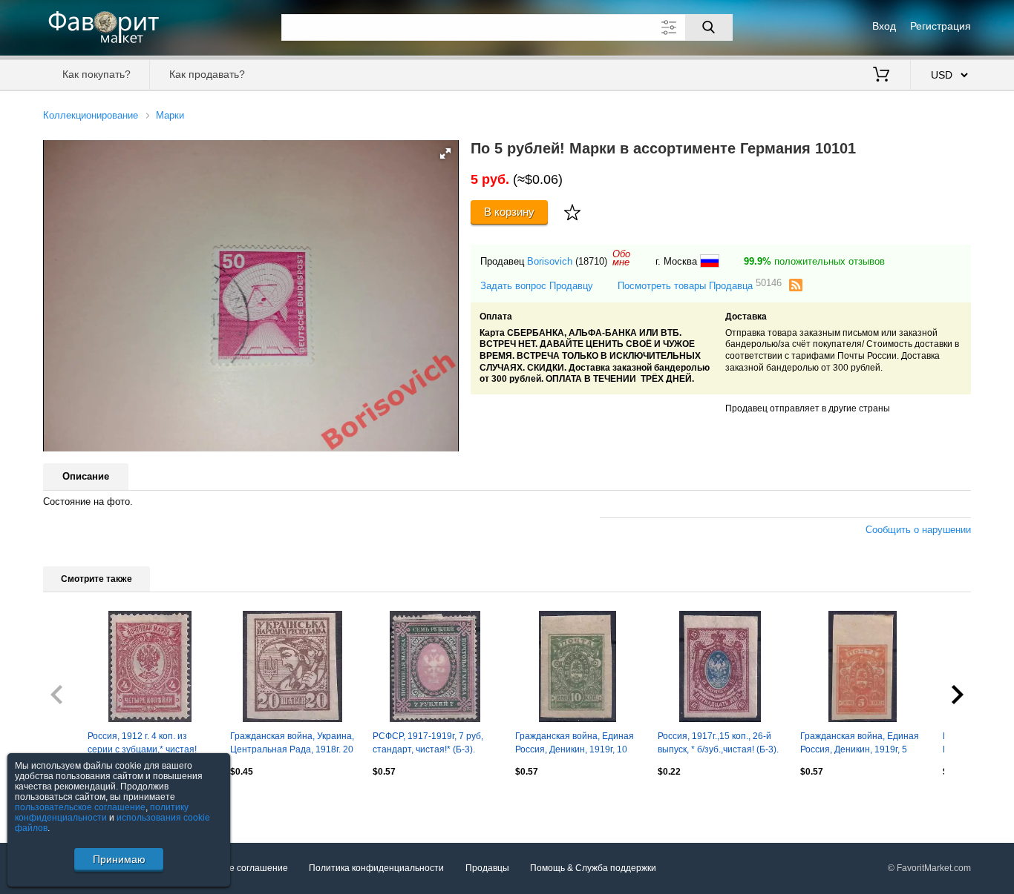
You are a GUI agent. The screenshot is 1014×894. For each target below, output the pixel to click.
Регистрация (940, 26)
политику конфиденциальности (102, 812)
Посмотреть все (77, 803)
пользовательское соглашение (80, 807)
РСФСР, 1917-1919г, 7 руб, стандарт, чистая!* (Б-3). (428, 743)
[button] (445, 153)
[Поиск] (709, 27)
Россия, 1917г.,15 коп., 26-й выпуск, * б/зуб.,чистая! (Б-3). (718, 743)
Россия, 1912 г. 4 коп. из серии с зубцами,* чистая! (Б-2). (142, 744)
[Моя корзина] (881, 75)
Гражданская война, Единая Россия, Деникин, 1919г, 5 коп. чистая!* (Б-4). (859, 744)
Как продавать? (207, 74)
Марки (170, 115)
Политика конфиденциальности (376, 868)
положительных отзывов (814, 261)
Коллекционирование (90, 115)
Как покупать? (96, 74)
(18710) (591, 261)
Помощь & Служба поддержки (593, 868)
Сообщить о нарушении (918, 529)
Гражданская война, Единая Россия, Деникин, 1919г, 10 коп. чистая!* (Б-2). (574, 744)
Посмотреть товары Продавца (700, 285)
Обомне (621, 258)
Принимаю (119, 859)
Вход (884, 26)
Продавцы (487, 868)
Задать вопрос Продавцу (536, 285)
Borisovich (549, 261)
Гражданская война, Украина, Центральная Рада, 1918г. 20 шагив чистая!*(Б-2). (292, 744)
